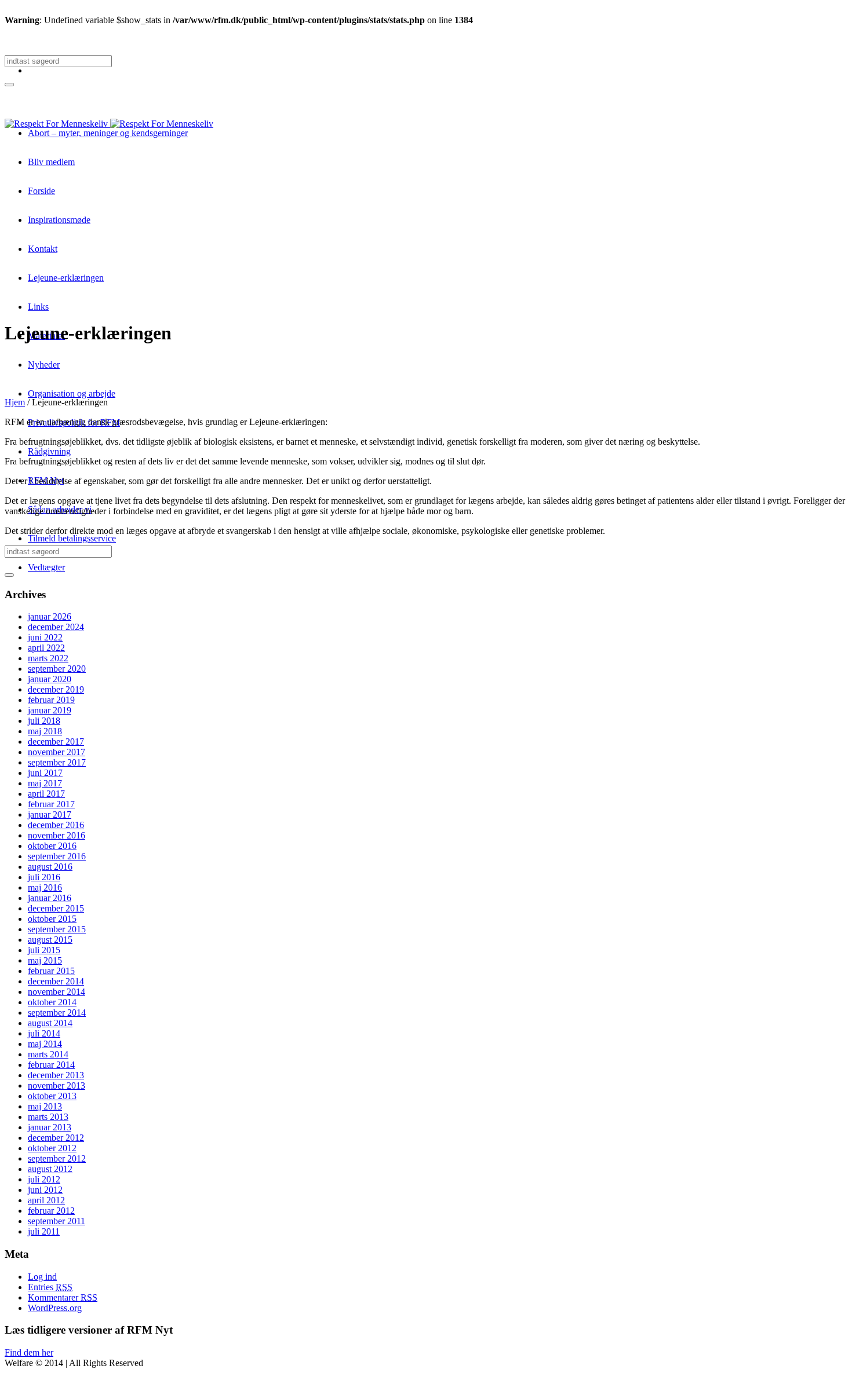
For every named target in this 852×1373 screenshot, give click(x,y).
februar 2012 (51, 1210)
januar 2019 (49, 710)
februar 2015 (51, 971)
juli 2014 (44, 1033)
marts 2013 (48, 1117)
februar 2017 (51, 804)
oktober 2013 (52, 1096)
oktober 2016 (52, 846)
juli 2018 (44, 721)
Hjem (15, 402)
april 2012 (46, 1200)
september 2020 (57, 668)
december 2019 (56, 689)
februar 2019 (51, 700)
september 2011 (56, 1221)
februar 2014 (51, 1065)
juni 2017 (45, 773)
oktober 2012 (52, 1148)
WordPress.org (55, 1308)
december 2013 (56, 1075)
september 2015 (57, 929)
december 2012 (56, 1138)
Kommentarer (62, 1297)
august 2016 (50, 867)
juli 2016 (44, 877)
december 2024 (56, 627)
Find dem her (29, 1352)
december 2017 (56, 741)
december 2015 (56, 908)
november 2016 (56, 835)
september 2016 (57, 856)
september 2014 (57, 1012)
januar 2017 (49, 814)
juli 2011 (44, 1231)
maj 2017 (45, 783)
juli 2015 (44, 950)
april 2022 (46, 648)
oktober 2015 (52, 919)
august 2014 (50, 1023)
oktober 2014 (52, 1002)
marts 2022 (48, 658)
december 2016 (56, 825)
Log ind (42, 1277)
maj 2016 (45, 887)
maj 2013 (45, 1106)
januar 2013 (49, 1127)
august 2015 (50, 939)
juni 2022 (45, 637)
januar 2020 (49, 679)
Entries (50, 1287)
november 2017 (56, 752)
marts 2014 (48, 1054)
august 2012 (50, 1169)
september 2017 (57, 762)
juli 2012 (44, 1179)
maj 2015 (45, 960)
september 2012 (57, 1158)
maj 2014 (45, 1044)
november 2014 (56, 992)
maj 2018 (45, 731)
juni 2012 (45, 1190)
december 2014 (56, 981)
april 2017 (46, 794)
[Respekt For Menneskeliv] (109, 124)
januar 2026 (49, 616)
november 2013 (56, 1085)
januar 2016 (49, 898)
